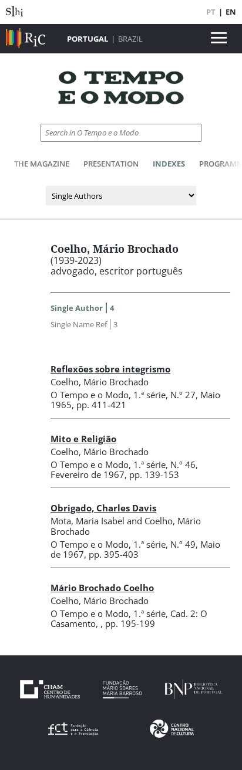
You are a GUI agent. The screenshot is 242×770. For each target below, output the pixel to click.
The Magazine (41, 163)
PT (211, 11)
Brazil (130, 38)
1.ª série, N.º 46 (164, 464)
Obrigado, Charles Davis (103, 508)
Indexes (169, 163)
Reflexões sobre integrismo (110, 369)
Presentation (111, 163)
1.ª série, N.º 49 (164, 544)
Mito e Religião (83, 439)
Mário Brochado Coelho (102, 587)
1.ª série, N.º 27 (164, 395)
